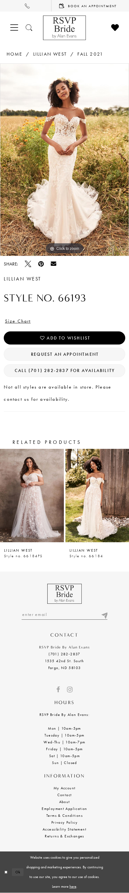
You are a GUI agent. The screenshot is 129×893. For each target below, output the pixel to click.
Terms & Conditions (64, 815)
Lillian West (50, 54)
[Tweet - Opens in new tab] (28, 264)
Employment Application (64, 808)
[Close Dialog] (6, 872)
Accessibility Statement (64, 829)
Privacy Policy (64, 822)
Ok (18, 872)
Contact (64, 794)
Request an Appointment (65, 354)
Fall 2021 (90, 54)
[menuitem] (26, 6)
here (73, 886)
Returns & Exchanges (64, 836)
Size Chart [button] (18, 321)
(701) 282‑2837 (64, 654)
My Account (65, 788)
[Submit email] (104, 614)
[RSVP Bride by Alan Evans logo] (64, 28)
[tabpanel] (64, 160)
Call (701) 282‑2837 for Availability (65, 370)
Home (15, 54)
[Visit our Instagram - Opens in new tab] (70, 690)
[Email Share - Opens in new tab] (53, 264)
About (64, 801)
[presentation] (32, 495)
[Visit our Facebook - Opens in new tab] (58, 690)
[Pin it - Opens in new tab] (41, 264)
